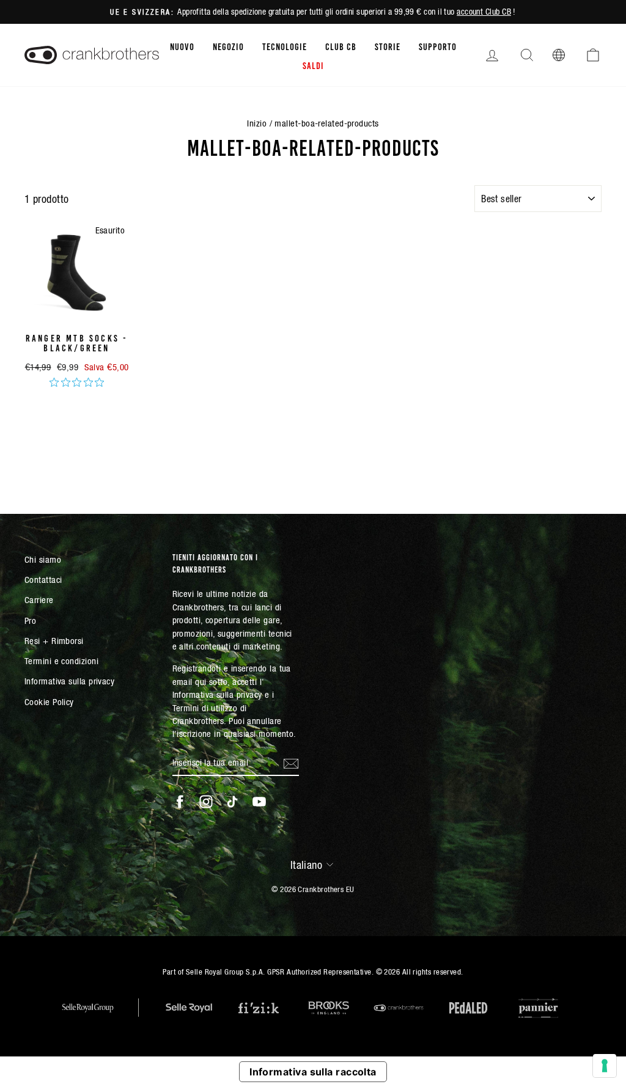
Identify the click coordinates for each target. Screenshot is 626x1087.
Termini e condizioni (61, 661)
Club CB (340, 46)
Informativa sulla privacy (69, 681)
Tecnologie (284, 46)
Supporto (438, 46)
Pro (30, 620)
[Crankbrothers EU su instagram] (206, 801)
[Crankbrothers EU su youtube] (259, 801)
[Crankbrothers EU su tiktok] (232, 801)
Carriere (39, 600)
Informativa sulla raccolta (313, 1072)
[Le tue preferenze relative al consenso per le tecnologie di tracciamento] (604, 1065)
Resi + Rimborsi (54, 640)
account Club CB (484, 11)
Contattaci (43, 579)
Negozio (228, 46)
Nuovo (182, 46)
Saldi (313, 65)
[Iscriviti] (291, 762)
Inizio (257, 123)
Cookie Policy (49, 702)
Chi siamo (42, 559)
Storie (387, 46)
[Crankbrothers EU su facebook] (179, 801)
